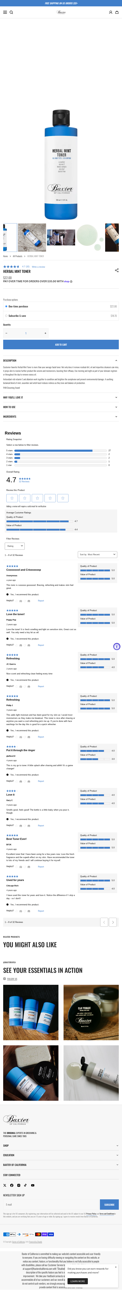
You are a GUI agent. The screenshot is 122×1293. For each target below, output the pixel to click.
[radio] (6, 306)
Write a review (38, 267)
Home (5, 256)
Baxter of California (18, 1241)
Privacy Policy (91, 1213)
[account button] (111, 12)
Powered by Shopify (35, 1241)
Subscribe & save (18, 316)
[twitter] (4, 1185)
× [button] (116, 1267)
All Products (17, 256)
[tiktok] (25, 1185)
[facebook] (11, 1185)
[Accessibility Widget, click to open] (116, 646)
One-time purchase (18, 306)
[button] (117, 12)
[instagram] (18, 1185)
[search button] (11, 12)
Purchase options (10, 300)
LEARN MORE (77, 1281)
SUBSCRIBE (109, 1204)
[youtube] (32, 1185)
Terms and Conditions (107, 1213)
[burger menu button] (5, 12)
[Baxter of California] (61, 12)
